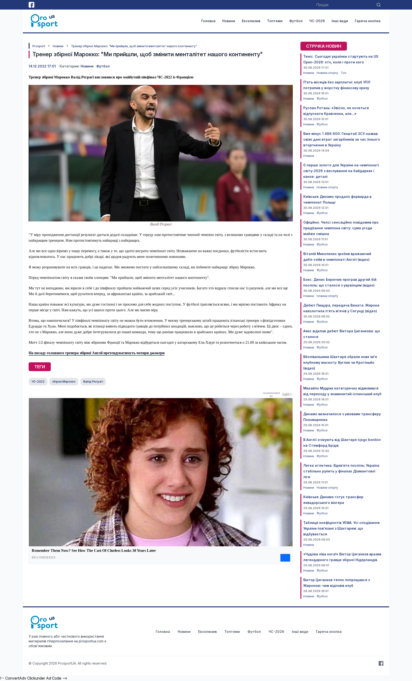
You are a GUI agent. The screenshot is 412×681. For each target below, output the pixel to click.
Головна (208, 21)
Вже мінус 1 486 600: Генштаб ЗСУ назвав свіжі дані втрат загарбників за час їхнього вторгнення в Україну (341, 139)
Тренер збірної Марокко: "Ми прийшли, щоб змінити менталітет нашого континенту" (134, 46)
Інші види (340, 21)
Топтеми (275, 21)
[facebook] (31, 5)
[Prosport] (45, 21)
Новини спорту (328, 73)
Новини (228, 21)
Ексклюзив (251, 21)
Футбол (296, 21)
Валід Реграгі (93, 381)
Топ (343, 73)
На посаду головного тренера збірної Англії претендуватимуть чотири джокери (97, 353)
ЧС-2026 (317, 21)
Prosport (38, 46)
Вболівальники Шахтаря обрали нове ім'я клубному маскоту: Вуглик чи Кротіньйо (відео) (340, 362)
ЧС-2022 (38, 381)
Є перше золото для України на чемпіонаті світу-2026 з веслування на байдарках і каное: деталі (341, 171)
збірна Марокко (64, 381)
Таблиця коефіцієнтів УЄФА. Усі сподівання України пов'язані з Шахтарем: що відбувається (341, 528)
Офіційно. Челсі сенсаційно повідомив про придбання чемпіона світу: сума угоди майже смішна (341, 228)
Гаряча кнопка (368, 21)
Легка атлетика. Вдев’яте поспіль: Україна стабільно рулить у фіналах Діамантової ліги (341, 471)
